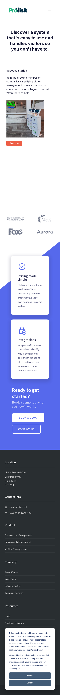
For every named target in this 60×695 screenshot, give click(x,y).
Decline (30, 683)
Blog (7, 615)
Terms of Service (14, 592)
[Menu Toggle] (49, 10)
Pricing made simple (27, 277)
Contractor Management (18, 535)
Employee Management (18, 541)
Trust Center (12, 572)
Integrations (27, 340)
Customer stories (14, 622)
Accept (30, 675)
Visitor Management (16, 548)
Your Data (10, 578)
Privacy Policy (12, 585)
